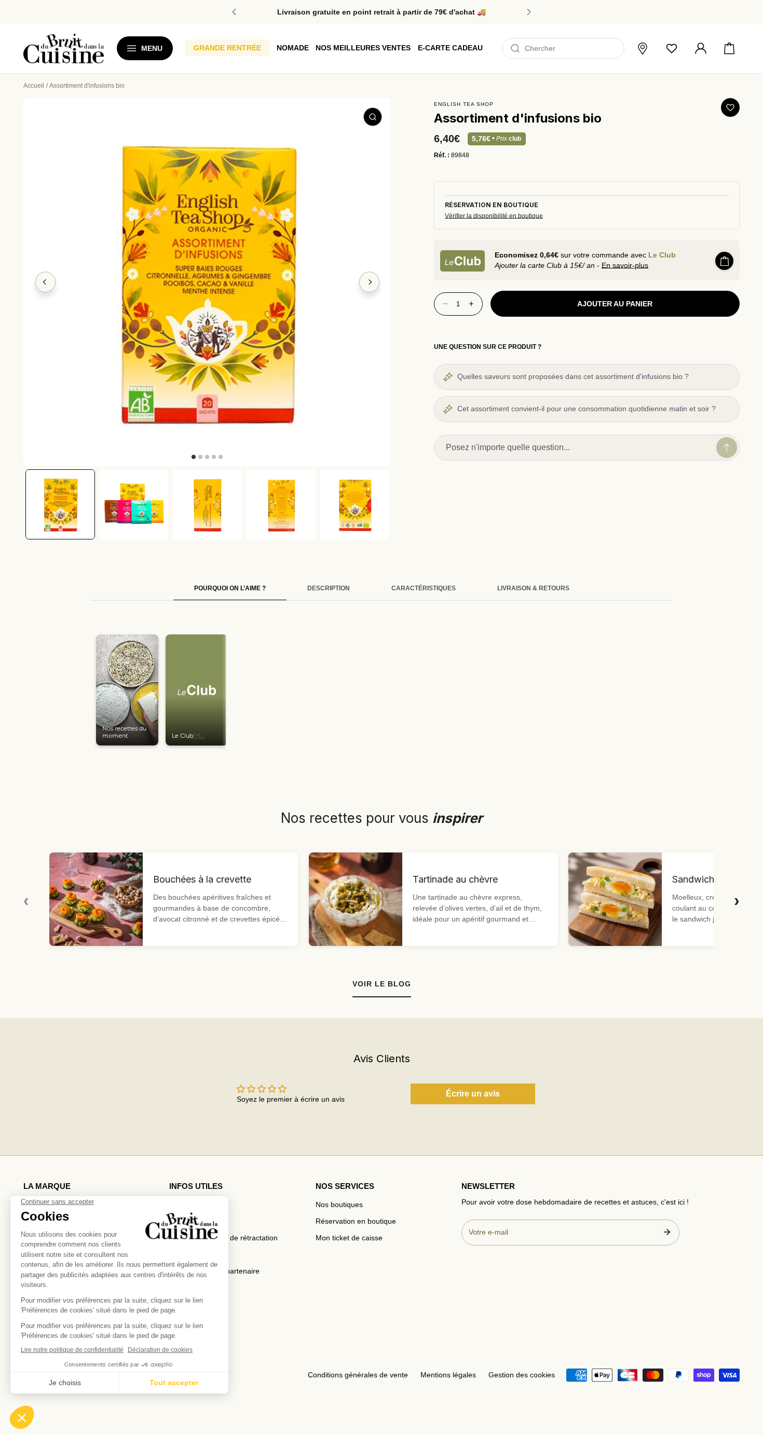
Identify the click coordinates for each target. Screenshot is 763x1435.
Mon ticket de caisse (349, 1238)
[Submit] (666, 1232)
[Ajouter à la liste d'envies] (730, 107)
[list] (207, 282)
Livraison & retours (533, 588)
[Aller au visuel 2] (200, 457)
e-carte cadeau (450, 48)
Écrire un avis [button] (473, 1093)
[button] (729, 48)
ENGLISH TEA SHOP (464, 104)
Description (328, 588)
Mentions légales (448, 1375)
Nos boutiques (339, 1205)
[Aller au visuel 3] (207, 457)
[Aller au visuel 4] (214, 457)
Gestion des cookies (521, 1375)
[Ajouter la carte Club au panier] (724, 261)
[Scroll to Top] (745, 1373)
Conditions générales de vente (358, 1375)
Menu (151, 48)
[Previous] (45, 282)
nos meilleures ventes (363, 48)
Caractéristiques (423, 588)
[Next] (369, 282)
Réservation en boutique (356, 1221)
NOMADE (293, 48)
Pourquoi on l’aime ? (230, 588)
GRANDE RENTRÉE (227, 48)
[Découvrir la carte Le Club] (462, 261)
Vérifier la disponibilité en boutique (494, 216)
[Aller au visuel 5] (221, 457)
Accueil (33, 85)
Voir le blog (381, 984)
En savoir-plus (625, 265)
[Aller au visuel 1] (194, 457)
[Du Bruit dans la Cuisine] (63, 48)
